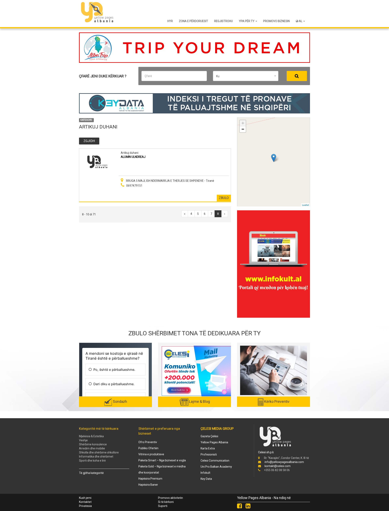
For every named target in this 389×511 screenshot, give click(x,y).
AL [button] (300, 21)
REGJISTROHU (223, 21)
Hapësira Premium (150, 478)
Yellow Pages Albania (214, 442)
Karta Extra (208, 448)
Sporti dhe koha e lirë (92, 460)
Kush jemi (85, 497)
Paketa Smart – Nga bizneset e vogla (162, 460)
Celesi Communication (215, 460)
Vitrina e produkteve (151, 454)
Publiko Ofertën (148, 448)
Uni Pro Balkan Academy (216, 466)
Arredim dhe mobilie (92, 448)
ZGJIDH (89, 141)
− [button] (243, 129)
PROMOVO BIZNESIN (276, 21)
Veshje (83, 440)
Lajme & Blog (199, 401)
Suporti (162, 506)
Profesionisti (209, 454)
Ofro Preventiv (147, 442)
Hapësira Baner (148, 484)
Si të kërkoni (166, 502)
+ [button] (243, 123)
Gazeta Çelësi (209, 436)
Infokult (205, 472)
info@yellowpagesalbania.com (284, 462)
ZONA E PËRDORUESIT (193, 21)
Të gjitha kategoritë (91, 473)
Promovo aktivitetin (170, 497)
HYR (170, 21)
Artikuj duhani (129, 152)
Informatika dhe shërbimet (96, 456)
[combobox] (245, 76)
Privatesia (85, 506)
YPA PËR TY (247, 21)
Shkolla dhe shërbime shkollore (99, 452)
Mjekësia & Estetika (91, 436)
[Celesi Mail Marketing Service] (196, 370)
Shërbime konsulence (93, 444)
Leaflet (305, 204)
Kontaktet (85, 502)
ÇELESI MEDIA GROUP (217, 429)
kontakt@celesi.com (278, 466)
